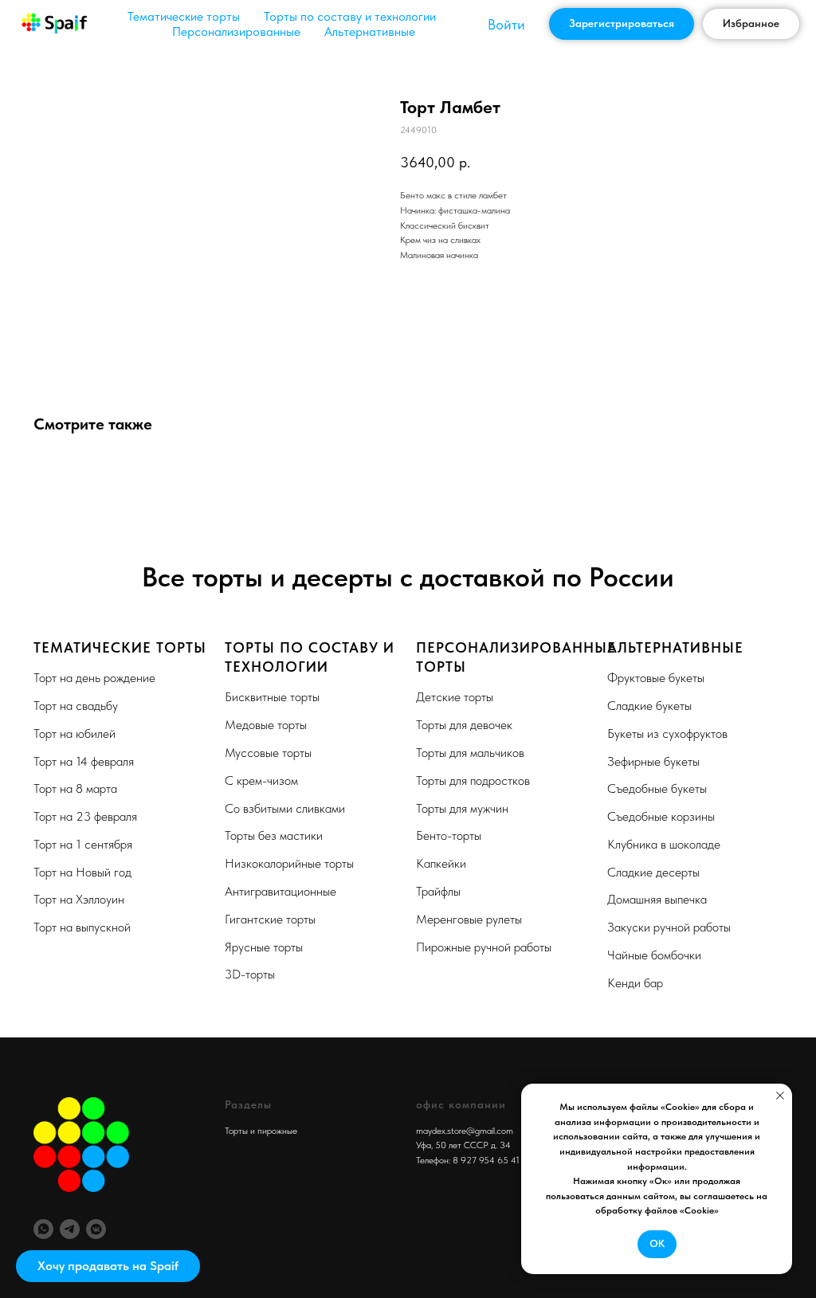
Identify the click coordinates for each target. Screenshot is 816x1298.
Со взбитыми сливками (285, 808)
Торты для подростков (473, 780)
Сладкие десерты (653, 872)
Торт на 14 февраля (83, 761)
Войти (506, 24)
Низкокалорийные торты (289, 863)
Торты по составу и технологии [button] (350, 16)
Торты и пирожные (261, 1130)
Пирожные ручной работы (483, 947)
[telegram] (70, 1229)
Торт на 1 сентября (82, 844)
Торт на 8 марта (75, 788)
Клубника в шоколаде (663, 844)
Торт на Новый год (82, 872)
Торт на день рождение (94, 677)
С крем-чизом (261, 780)
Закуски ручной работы (669, 927)
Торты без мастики (274, 835)
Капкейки (441, 863)
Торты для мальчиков (470, 752)
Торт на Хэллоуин (78, 899)
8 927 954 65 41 (486, 1160)
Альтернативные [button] (369, 31)
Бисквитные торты (272, 696)
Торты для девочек (464, 724)
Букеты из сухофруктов (667, 733)
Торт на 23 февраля (85, 816)
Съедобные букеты (657, 788)
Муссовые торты (268, 752)
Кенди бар (635, 982)
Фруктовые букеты (655, 677)
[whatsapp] (43, 1229)
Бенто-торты (448, 835)
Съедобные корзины (661, 816)
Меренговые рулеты (469, 919)
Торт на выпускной (82, 927)
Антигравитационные (280, 891)
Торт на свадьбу (75, 705)
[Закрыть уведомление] (780, 1096)
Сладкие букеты (649, 705)
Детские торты (454, 696)
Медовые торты (266, 724)
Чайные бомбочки (654, 955)
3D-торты (250, 974)
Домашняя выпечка (657, 899)
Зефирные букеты (653, 761)
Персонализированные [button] (236, 31)
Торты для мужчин (462, 808)
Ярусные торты (264, 947)
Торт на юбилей (74, 733)
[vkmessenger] (96, 1229)
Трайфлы (438, 891)
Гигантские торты (270, 919)
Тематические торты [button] (184, 16)
